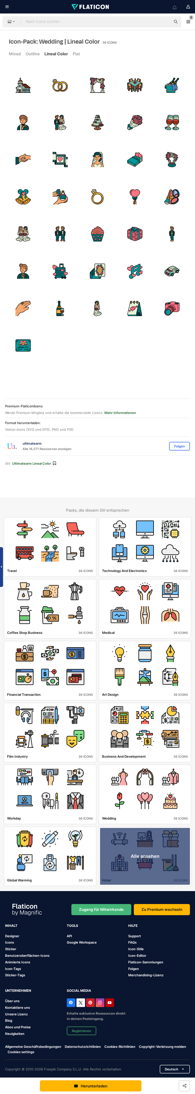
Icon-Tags (13, 969)
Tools (72, 926)
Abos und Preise (18, 1027)
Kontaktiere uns (17, 1007)
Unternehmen (18, 990)
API (69, 936)
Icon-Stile (136, 949)
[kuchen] (97, 122)
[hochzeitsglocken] (23, 197)
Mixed (15, 53)
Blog (8, 1020)
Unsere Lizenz (16, 1014)
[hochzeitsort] (172, 159)
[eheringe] (60, 85)
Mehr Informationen (120, 413)
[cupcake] (97, 234)
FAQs (132, 942)
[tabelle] (135, 85)
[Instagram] (100, 1002)
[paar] (60, 122)
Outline (33, 53)
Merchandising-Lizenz (146, 975)
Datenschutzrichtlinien (83, 1047)
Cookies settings (21, 1052)
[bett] (135, 159)
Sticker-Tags (15, 975)
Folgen (133, 969)
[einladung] (97, 271)
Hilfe (133, 926)
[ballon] (135, 197)
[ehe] (60, 197)
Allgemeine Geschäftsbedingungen (33, 1047)
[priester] (23, 122)
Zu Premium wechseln (161, 909)
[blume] (135, 122)
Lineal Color (56, 53)
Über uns (12, 1001)
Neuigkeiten (14, 1034)
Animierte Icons (17, 962)
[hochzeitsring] (23, 308)
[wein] (60, 308)
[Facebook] (71, 1002)
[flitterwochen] (60, 271)
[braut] (97, 159)
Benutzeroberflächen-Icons (27, 955)
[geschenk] (135, 234)
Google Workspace (82, 942)
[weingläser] (172, 122)
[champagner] (172, 85)
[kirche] (23, 85)
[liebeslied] (135, 271)
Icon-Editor (137, 955)
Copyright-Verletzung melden (162, 1047)
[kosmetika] (172, 197)
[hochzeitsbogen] (97, 85)
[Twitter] (80, 1002)
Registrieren (81, 1031)
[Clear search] (164, 21)
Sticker (10, 949)
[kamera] (172, 308)
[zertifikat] (23, 345)
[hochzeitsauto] (172, 271)
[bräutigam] (172, 234)
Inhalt (11, 926)
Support (134, 936)
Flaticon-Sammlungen (145, 962)
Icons (9, 942)
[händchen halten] (23, 159)
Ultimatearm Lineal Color (31, 463)
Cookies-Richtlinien (119, 1047)
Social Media (79, 990)
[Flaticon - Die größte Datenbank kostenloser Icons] (91, 7)
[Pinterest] (90, 1002)
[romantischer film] (60, 159)
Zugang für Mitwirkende (101, 909)
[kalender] (135, 308)
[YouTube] (109, 1002)
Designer (12, 936)
